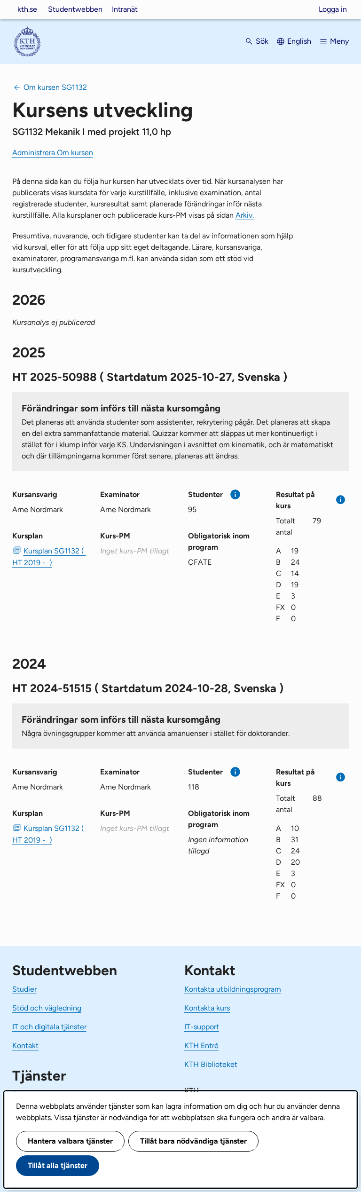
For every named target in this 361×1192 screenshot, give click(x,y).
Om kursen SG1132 (55, 87)
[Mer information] (235, 494)
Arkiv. (244, 215)
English (299, 41)
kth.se (27, 9)
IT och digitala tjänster (49, 1026)
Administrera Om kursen (52, 152)
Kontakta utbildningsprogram (232, 989)
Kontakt (25, 1045)
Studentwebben (75, 9)
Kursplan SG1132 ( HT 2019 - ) (48, 556)
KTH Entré (201, 1045)
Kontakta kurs (207, 1007)
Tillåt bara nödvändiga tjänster (193, 1141)
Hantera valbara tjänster (70, 1141)
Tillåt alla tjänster (57, 1165)
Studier (24, 989)
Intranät (125, 9)
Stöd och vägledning (46, 1007)
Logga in (333, 9)
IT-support (201, 1026)
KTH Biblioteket (210, 1064)
